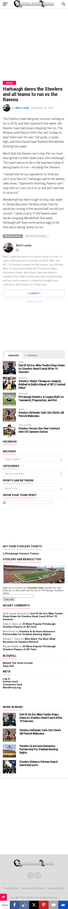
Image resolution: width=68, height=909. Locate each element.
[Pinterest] (44, 905)
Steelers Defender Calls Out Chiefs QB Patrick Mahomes (41, 414)
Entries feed (10, 681)
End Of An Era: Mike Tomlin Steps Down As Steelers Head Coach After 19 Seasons (41, 369)
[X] (34, 905)
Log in (6, 679)
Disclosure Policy (56, 888)
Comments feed (12, 684)
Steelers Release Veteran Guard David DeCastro (38, 763)
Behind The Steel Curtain (18, 663)
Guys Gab (8, 666)
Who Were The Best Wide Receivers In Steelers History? (29, 640)
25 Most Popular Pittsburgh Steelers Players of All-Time (29, 625)
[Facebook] (14, 905)
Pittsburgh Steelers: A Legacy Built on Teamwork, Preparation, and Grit (41, 398)
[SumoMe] (63, 905)
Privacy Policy (10, 888)
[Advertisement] (34, 43)
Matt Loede (22, 108)
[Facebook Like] (24, 905)
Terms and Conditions (32, 888)
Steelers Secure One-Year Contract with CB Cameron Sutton (39, 430)
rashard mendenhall (36, 236)
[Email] (53, 905)
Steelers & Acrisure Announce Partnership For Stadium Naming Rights (29, 632)
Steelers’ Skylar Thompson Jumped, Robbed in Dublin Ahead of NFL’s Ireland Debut (41, 384)
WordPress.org (12, 687)
